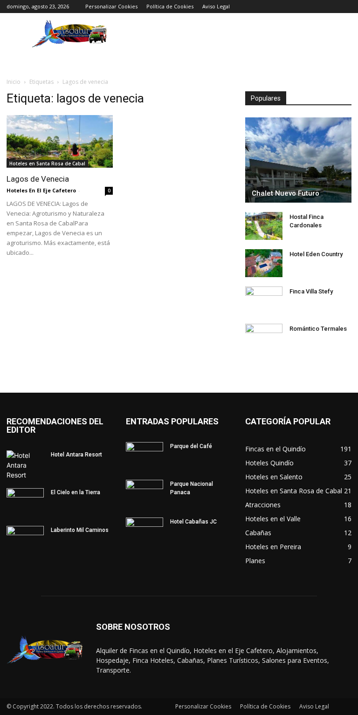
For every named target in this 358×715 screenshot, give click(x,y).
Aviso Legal (216, 6)
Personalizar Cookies (111, 6)
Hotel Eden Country (316, 254)
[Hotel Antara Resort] (25, 465)
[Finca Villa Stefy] (263, 300)
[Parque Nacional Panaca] (144, 493)
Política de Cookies (169, 6)
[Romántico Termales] (263, 338)
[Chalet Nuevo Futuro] (298, 160)
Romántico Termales (318, 328)
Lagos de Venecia (38, 179)
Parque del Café (191, 446)
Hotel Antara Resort (76, 454)
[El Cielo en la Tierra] (25, 501)
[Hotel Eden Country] (263, 263)
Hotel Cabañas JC (193, 521)
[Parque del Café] (144, 455)
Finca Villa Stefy (311, 291)
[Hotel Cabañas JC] (144, 531)
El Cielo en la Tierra (75, 492)
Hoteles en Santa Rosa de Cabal (47, 163)
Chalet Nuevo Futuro (285, 193)
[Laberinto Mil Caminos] (25, 539)
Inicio (14, 82)
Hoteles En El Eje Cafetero (41, 190)
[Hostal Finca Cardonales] (263, 226)
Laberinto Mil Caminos (80, 530)
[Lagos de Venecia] (60, 141)
